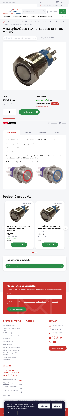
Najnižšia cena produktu (9, 379)
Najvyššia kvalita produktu (10, 383)
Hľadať (43, 11)
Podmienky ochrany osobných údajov (11, 329)
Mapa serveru (6, 338)
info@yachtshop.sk (57, 325)
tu (28, 408)
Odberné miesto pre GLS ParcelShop (10, 353)
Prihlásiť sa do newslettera (16, 309)
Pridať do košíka (27, 112)
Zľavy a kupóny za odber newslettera (9, 358)
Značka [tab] (57, 132)
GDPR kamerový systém (9, 333)
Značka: (45, 39)
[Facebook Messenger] (60, 337)
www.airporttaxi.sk (45, 400)
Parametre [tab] (28, 132)
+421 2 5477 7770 (57, 329)
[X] (53, 337)
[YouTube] (54, 341)
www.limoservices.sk (21, 400)
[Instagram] (57, 337)
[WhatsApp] (50, 341)
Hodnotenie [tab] (42, 132)
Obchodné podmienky (9, 2)
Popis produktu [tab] (11, 132)
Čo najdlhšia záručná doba (10, 386)
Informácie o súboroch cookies (11, 335)
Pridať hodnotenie (12, 266)
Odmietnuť (44, 406)
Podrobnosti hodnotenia (30, 38)
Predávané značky (8, 341)
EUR (61, 2)
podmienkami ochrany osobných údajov (35, 302)
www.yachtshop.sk (9, 400)
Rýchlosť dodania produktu (10, 390)
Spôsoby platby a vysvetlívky (11, 350)
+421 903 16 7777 (57, 333)
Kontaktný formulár (57, 348)
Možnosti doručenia (42, 106)
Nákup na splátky (7, 344)
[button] (33, 252)
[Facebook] (50, 337)
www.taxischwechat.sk (58, 400)
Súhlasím (57, 406)
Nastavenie (12, 413)
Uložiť (6, 123)
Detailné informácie (9, 118)
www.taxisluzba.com (33, 400)
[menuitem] (7, 16)
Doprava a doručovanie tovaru (11, 347)
